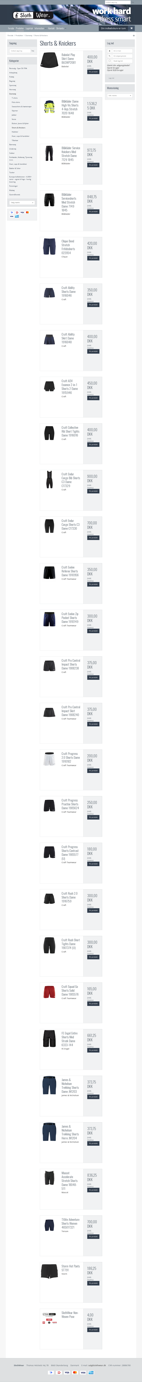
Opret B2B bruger (115, 70)
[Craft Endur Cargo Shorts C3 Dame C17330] (49, 526)
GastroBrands (14, 194)
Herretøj (12, 89)
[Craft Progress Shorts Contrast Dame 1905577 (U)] (49, 852)
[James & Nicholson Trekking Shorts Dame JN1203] (49, 1085)
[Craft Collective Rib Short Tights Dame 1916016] (49, 432)
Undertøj (12, 149)
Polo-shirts (16, 102)
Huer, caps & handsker (20, 136)
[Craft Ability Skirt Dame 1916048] (49, 339)
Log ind (111, 78)
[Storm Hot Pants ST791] (49, 1271)
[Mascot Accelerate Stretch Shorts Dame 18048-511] (49, 1178)
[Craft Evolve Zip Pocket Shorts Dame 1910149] (49, 619)
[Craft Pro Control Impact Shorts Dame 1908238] (49, 665)
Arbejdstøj (13, 72)
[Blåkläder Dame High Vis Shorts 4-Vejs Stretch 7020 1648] (49, 106)
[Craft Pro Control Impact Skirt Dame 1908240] (49, 712)
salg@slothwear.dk (97, 1365)
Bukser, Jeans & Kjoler (20, 123)
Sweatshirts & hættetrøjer (22, 106)
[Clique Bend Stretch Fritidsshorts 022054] (49, 246)
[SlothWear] (71, 15)
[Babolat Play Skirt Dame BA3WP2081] (49, 60)
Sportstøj (12, 85)
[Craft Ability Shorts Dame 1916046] (49, 293)
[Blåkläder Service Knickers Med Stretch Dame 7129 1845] (49, 153)
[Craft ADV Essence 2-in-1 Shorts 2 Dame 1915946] (49, 386)
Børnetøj (12, 144)
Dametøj (12, 94)
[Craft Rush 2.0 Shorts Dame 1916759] (49, 898)
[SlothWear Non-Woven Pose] (49, 1318)
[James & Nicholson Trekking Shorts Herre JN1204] (49, 1131)
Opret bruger (113, 68)
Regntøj (12, 81)
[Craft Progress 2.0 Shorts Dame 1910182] (49, 759)
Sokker (12, 153)
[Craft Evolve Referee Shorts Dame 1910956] (49, 572)
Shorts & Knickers (18, 128)
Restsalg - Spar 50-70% (18, 68)
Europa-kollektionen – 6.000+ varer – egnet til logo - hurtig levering (20, 179)
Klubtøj (12, 190)
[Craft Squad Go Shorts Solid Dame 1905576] (49, 992)
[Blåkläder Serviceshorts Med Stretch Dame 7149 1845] (49, 200)
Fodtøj (11, 77)
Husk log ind (118, 61)
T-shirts (15, 98)
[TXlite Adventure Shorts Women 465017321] (49, 1225)
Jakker (14, 115)
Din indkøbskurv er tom (113, 28)
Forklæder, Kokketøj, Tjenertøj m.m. (20, 158)
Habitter (15, 132)
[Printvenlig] (134, 35)
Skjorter (15, 110)
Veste (14, 119)
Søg (132, 2)
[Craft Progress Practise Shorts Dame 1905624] (49, 805)
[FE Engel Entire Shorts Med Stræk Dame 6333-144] (49, 1038)
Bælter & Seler (15, 168)
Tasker (12, 172)
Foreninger (13, 186)
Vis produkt (93, 72)
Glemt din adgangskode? (118, 65)
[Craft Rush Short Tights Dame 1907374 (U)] (49, 945)
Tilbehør (15, 140)
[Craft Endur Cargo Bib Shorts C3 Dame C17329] (49, 479)
